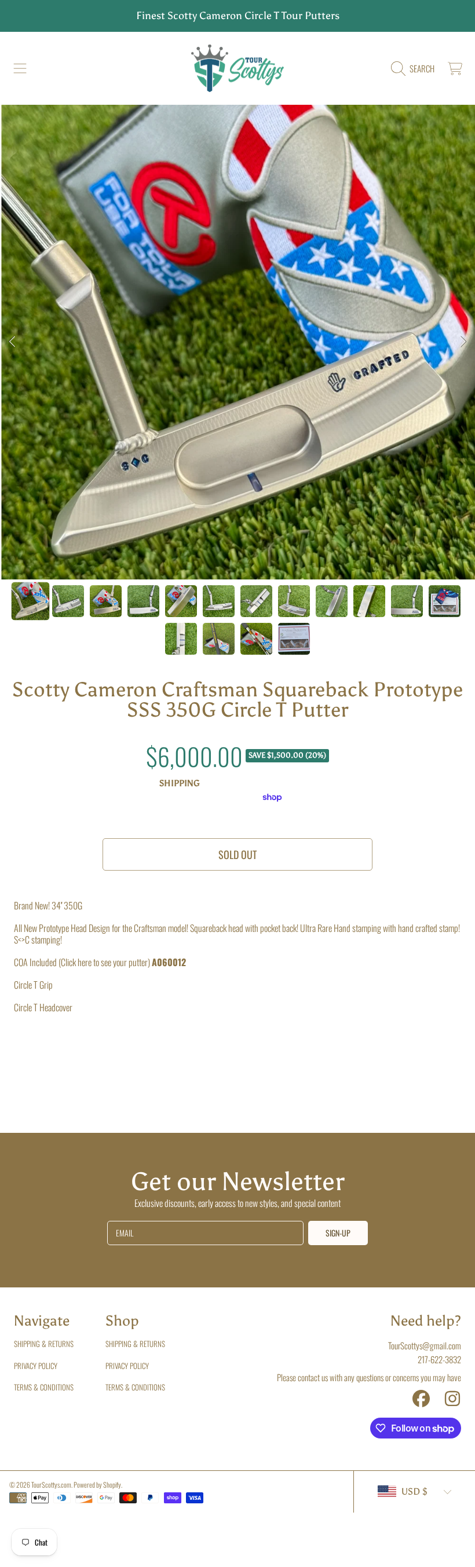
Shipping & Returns (44, 1343)
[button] (20, 68)
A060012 (169, 962)
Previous (12, 342)
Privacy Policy (35, 1365)
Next (463, 342)
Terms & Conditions (44, 1387)
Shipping (179, 783)
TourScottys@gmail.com (424, 1345)
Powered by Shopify (97, 1484)
